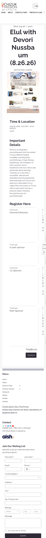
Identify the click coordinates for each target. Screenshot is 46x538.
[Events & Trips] (20, 385)
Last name (28, 457)
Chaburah (5, 392)
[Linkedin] (10, 426)
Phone (27, 465)
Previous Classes (8, 389)
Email (7, 465)
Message (8, 516)
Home (4, 379)
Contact (5, 401)
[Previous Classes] (20, 389)
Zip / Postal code (12, 499)
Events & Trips (7, 386)
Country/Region (11, 474)
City (7, 491)
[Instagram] (6, 426)
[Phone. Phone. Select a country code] (28, 469)
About (4, 382)
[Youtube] (13, 426)
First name (9, 457)
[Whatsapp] (3, 426)
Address (9, 482)
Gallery (4, 395)
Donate (4, 398)
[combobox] (23, 477)
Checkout (31, 355)
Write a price (44, 246)
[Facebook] (8, 426)
